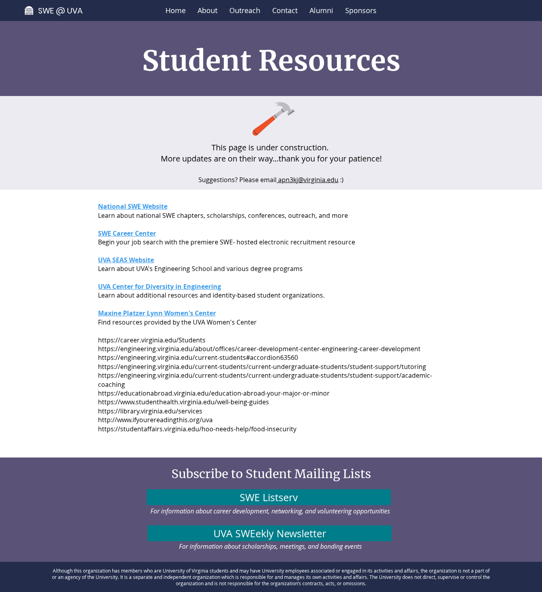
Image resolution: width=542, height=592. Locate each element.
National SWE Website (132, 206)
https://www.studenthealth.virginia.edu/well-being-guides (183, 402)
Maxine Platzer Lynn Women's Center (157, 313)
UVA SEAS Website (126, 260)
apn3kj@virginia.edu (307, 179)
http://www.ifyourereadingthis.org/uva (155, 419)
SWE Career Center (127, 233)
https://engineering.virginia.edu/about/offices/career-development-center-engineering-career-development (259, 348)
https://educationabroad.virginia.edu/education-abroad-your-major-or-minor (214, 393)
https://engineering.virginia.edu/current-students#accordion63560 (198, 357)
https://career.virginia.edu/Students (152, 340)
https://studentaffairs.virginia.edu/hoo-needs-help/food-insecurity (197, 429)
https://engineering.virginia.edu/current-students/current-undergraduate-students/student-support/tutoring (262, 366)
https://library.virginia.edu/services (150, 411)
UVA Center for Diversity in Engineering (159, 286)
